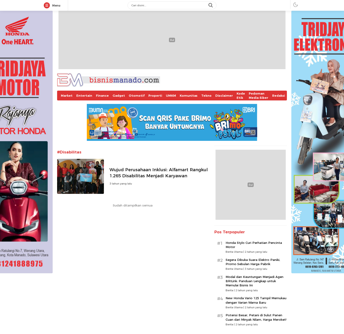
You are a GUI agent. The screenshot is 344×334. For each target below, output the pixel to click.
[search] (211, 5)
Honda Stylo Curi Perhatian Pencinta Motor (254, 245)
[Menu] (47, 5)
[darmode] (295, 4)
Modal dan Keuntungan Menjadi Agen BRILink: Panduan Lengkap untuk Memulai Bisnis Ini (254, 281)
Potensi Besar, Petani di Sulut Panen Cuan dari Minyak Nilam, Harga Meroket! (256, 317)
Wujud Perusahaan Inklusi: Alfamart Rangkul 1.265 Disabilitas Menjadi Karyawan (159, 172)
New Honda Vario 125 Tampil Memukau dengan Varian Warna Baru (256, 300)
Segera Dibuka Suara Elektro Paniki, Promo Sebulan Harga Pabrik (253, 262)
